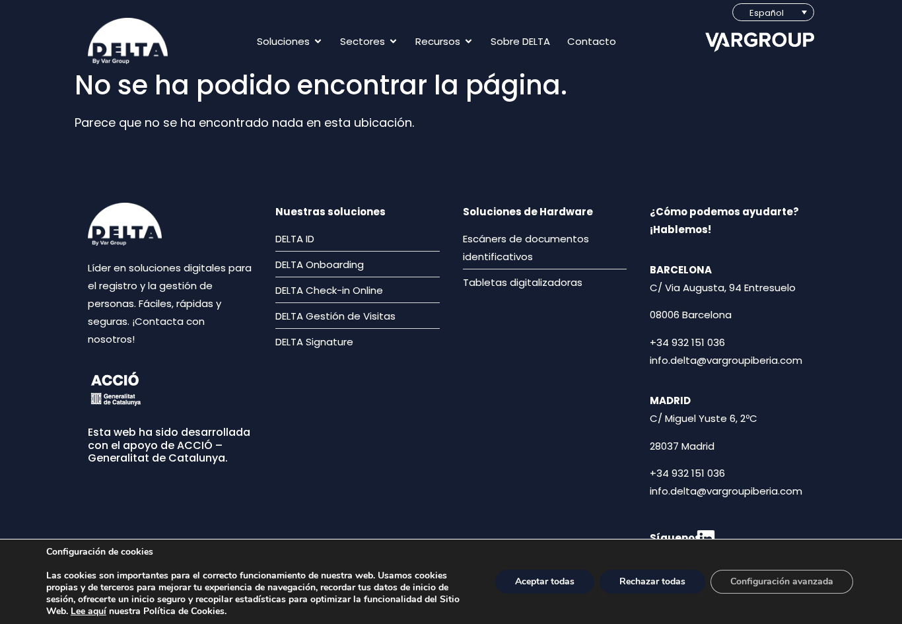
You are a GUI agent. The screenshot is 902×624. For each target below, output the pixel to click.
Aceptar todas (544, 581)
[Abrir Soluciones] (318, 41)
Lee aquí (88, 611)
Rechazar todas (652, 581)
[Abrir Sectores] (393, 41)
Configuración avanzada (781, 581)
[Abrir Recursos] (468, 41)
